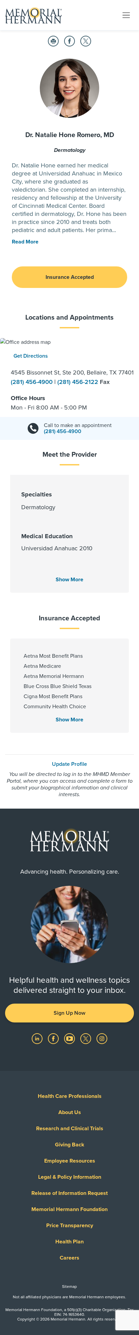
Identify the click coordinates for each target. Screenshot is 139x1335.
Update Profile (69, 764)
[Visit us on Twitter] (86, 1038)
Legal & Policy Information (69, 1177)
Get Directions (30, 356)
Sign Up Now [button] (69, 1013)
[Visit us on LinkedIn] (38, 1038)
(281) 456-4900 (32, 382)
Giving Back (69, 1144)
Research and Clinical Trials (69, 1128)
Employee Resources (69, 1161)
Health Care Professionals (70, 1096)
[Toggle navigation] (126, 15)
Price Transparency (69, 1225)
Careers (69, 1258)
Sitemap (69, 1286)
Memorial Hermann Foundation (69, 1209)
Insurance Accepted (70, 277)
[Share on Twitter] (85, 41)
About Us (69, 1112)
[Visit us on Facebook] (54, 1038)
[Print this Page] (53, 41)
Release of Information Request (69, 1193)
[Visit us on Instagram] (101, 1038)
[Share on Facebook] (69, 41)
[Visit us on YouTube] (70, 1038)
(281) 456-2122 (78, 382)
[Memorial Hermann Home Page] (33, 15)
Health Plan (69, 1241)
